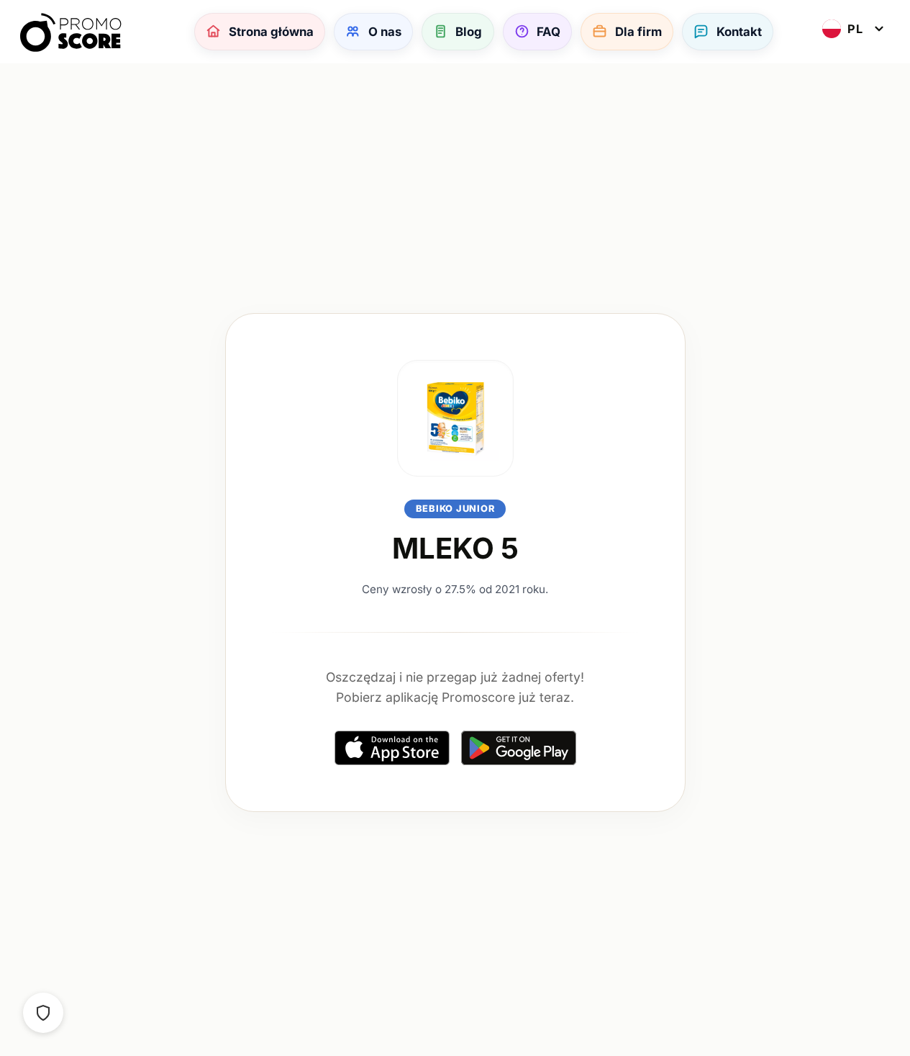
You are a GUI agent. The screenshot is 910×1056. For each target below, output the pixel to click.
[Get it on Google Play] (518, 747)
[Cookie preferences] (43, 1013)
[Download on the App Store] (392, 747)
